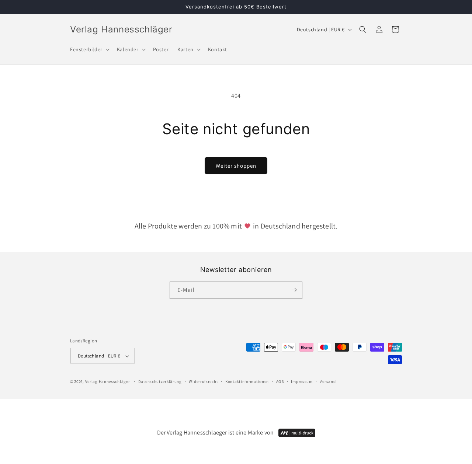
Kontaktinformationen (247, 381)
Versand (328, 381)
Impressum (301, 381)
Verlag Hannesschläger (107, 381)
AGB (280, 381)
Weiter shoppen (236, 165)
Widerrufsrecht (203, 381)
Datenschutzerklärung (160, 381)
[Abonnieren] (294, 290)
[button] (89, 49)
